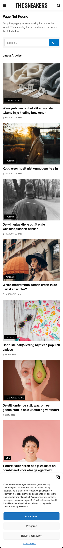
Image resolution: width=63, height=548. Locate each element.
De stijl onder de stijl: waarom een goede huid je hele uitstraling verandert (31, 407)
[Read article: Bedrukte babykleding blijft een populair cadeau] (31, 320)
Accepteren (31, 516)
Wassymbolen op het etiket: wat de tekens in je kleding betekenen (28, 110)
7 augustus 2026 (12, 294)
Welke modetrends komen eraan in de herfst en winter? (30, 286)
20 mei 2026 (9, 415)
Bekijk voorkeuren (31, 535)
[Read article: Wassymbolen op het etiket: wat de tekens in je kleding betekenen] (31, 83)
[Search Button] (58, 5)
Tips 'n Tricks (13, 100)
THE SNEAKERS (31, 5)
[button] (57, 477)
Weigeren (31, 526)
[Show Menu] (4, 5)
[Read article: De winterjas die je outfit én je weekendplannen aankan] (31, 199)
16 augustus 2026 (13, 173)
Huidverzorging (15, 397)
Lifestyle (11, 337)
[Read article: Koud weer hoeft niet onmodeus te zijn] (31, 143)
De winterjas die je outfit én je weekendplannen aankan (24, 226)
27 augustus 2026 (13, 117)
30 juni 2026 (10, 354)
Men (8, 458)
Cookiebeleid (29, 543)
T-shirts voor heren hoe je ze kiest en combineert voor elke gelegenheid (29, 467)
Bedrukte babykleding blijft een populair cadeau (31, 347)
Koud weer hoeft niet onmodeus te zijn (30, 168)
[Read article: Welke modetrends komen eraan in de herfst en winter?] (31, 260)
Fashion (10, 160)
